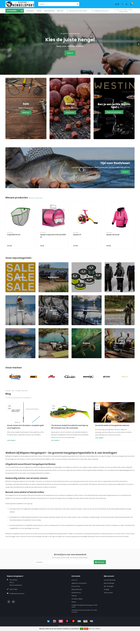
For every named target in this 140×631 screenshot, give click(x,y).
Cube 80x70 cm (13, 234)
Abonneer (100, 562)
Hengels (107, 329)
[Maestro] (66, 621)
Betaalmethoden (77, 589)
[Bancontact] (79, 621)
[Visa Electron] (91, 621)
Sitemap (74, 596)
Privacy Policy (76, 586)
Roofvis (74, 329)
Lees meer (11, 440)
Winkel (39, 11)
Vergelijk (106, 589)
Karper (74, 296)
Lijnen (73, 263)
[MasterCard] (73, 621)
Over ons (60, 11)
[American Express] (48, 621)
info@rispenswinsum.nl (17, 593)
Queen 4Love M (112, 234)
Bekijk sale (25, 112)
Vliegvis (107, 296)
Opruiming (8, 263)
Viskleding (108, 263)
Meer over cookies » (95, 628)
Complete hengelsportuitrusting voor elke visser (84, 606)
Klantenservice (49, 11)
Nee (86, 628)
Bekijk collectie (35, 198)
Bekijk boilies (70, 112)
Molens (41, 296)
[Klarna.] (60, 621)
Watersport (42, 263)
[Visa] (85, 621)
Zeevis (7, 296)
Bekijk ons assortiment (114, 112)
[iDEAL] (54, 621)
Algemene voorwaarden (79, 583)
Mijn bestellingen (109, 583)
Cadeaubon (30, 11)
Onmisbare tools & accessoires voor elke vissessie (84, 611)
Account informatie (110, 580)
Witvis (40, 329)
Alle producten (108, 592)
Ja (81, 628)
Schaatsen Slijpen (77, 599)
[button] (1, 44)
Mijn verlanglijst (108, 586)
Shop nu (70, 53)
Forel (7, 329)
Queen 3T (77, 234)
